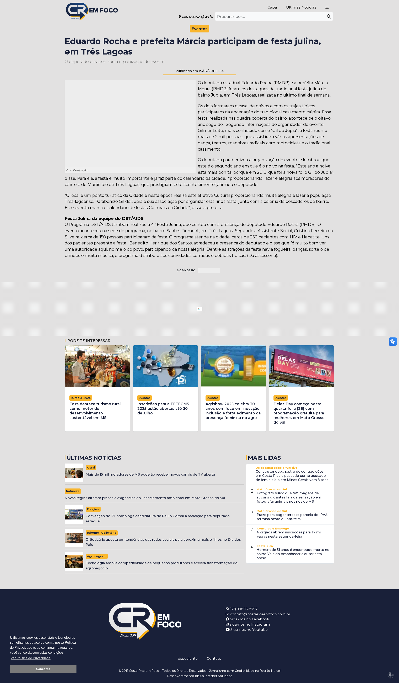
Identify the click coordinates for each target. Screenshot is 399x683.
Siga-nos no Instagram (249, 624)
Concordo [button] (43, 669)
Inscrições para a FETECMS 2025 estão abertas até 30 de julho (163, 408)
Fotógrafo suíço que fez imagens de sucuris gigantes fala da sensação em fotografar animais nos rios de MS (289, 497)
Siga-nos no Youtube (249, 629)
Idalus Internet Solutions (213, 676)
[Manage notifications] (390, 675)
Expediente (188, 658)
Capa (272, 7)
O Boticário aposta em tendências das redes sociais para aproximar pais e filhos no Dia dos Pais (163, 542)
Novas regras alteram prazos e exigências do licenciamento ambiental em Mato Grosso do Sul (145, 498)
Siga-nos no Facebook (249, 619)
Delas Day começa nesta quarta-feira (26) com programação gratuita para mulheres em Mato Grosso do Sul (299, 413)
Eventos (199, 29)
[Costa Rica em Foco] (92, 6)
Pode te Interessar (88, 340)
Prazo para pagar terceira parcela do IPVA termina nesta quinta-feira (292, 517)
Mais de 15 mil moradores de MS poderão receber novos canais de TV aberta (150, 474)
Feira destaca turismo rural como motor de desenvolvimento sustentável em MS (95, 411)
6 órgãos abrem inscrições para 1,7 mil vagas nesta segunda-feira (289, 534)
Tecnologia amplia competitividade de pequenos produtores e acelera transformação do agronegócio (162, 565)
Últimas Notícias (301, 7)
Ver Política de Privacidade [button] (30, 658)
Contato (214, 658)
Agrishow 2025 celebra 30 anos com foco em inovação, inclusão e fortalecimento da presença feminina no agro (233, 411)
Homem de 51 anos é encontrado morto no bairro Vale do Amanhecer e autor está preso (292, 554)
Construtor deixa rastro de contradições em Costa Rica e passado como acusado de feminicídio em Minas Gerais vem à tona (292, 475)
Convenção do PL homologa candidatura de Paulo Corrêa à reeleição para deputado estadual (158, 518)
